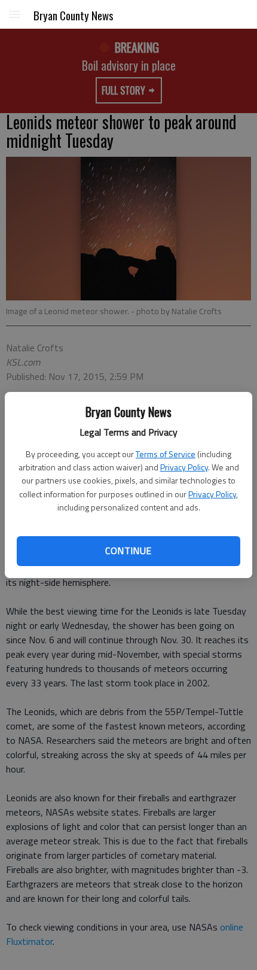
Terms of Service (165, 454)
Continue (128, 550)
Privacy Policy (184, 467)
